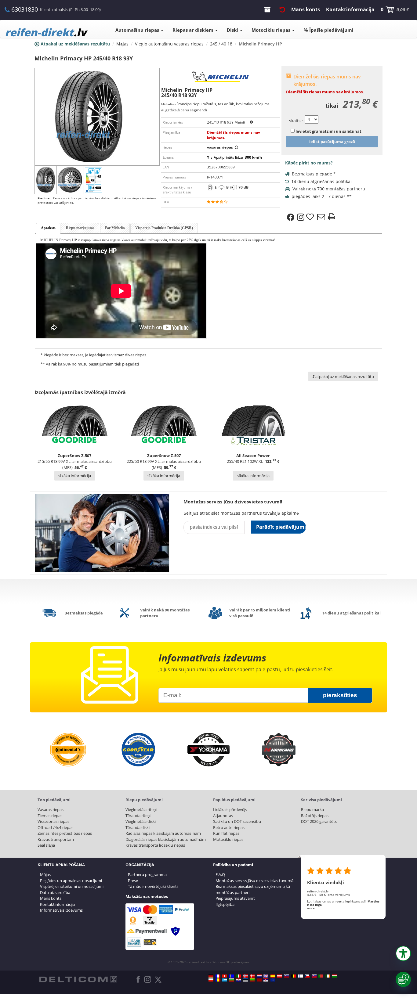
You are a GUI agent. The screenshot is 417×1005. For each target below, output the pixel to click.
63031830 (24, 9)
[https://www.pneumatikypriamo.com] (314, 976)
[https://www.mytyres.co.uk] (265, 976)
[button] (403, 953)
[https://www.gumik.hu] (334, 976)
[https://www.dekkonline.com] (245, 976)
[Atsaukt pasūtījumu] (282, 9)
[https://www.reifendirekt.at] (279, 976)
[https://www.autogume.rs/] (265, 980)
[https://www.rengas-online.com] (300, 976)
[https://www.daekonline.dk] (252, 976)
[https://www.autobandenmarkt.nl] (259, 976)
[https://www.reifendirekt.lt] (252, 980)
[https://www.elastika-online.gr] (224, 980)
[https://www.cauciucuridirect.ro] (218, 980)
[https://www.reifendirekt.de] (211, 976)
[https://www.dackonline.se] (231, 976)
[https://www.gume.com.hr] (238, 980)
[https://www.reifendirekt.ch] (224, 976)
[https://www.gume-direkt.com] (286, 976)
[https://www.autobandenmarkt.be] (293, 976)
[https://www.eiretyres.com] (327, 976)
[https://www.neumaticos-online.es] (272, 976)
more (311, 908)
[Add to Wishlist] (310, 217)
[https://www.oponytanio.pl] (211, 980)
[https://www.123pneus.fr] (218, 976)
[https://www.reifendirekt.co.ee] (245, 980)
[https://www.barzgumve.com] (231, 980)
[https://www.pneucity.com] (320, 976)
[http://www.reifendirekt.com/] (272, 980)
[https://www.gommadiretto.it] (238, 976)
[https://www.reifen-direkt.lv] (259, 980)
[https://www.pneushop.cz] (307, 976)
